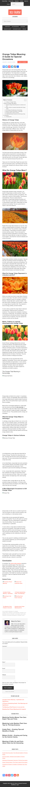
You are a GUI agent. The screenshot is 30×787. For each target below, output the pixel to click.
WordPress (13, 784)
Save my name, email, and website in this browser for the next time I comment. (14, 683)
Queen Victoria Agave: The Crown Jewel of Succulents (14, 762)
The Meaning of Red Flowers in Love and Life (13, 707)
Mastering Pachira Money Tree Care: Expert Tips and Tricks (14, 718)
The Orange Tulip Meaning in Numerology (14, 110)
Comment (4, 646)
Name (4, 662)
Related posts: (9, 116)
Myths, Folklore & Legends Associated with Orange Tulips (15, 108)
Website (4, 674)
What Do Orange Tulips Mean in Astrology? (14, 111)
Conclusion (6, 115)
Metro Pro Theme (13, 783)
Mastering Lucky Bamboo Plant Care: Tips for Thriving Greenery (14, 724)
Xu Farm (15, 12)
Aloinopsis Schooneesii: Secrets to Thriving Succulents (14, 760)
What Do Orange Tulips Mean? (10, 103)
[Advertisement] (15, 40)
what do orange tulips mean (13, 614)
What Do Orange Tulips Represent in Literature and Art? (16, 105)
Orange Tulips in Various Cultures (12, 112)
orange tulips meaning (14, 612)
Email (3, 668)
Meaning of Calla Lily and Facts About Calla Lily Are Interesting (12, 742)
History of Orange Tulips (11, 102)
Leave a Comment (23, 62)
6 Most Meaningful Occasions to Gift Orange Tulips (15, 113)
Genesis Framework (23, 783)
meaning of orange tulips (18, 615)
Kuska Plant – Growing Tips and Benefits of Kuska (13, 730)
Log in (17, 784)
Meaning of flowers (13, 611)
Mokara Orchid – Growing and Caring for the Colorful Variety (14, 736)
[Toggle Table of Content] (24, 100)
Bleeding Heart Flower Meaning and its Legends (14, 709)
